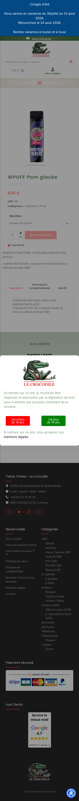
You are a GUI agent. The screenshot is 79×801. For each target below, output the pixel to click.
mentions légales (16, 437)
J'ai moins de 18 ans (18, 421)
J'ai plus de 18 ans (53, 421)
